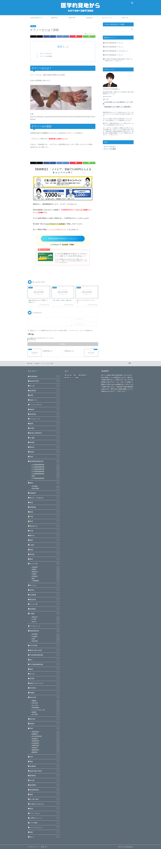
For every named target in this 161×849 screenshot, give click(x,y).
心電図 (44, 438)
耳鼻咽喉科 (45, 580)
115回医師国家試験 (45, 464)
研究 (44, 521)
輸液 (44, 512)
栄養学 (44, 678)
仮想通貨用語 (44, 790)
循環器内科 (54, 17)
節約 (44, 794)
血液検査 (44, 766)
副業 (44, 808)
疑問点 (44, 590)
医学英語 (45, 634)
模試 (45, 476)
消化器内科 (89, 17)
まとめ (44, 674)
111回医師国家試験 (45, 471)
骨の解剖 (45, 486)
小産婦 (44, 613)
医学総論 (45, 641)
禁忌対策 (44, 599)
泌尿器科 (45, 567)
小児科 (45, 619)
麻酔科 (44, 409)
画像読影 (44, 493)
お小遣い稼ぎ (44, 799)
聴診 (44, 761)
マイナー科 (44, 564)
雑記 (44, 832)
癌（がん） (44, 585)
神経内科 (45, 747)
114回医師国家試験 (45, 478)
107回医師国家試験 (44, 664)
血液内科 (45, 738)
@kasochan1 (107, 96)
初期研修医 (44, 376)
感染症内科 (72, 17)
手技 (44, 516)
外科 (44, 757)
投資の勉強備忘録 (110, 43)
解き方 (44, 535)
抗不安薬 (45, 714)
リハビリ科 (44, 604)
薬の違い (44, 719)
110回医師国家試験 (45, 473)
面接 (44, 549)
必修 (45, 638)
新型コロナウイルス (44, 683)
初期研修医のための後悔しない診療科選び (117, 107)
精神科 (45, 569)
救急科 (44, 452)
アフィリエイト (44, 813)
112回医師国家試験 (45, 469)
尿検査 (44, 442)
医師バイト (44, 400)
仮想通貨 (44, 785)
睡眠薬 (45, 700)
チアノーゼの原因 (46, 56)
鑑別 (44, 669)
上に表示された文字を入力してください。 (41, 338)
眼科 (45, 578)
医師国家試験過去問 (44, 461)
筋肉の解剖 (45, 488)
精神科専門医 (44, 381)
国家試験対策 (44, 631)
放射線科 (45, 576)
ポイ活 (44, 386)
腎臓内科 (45, 734)
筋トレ (44, 837)
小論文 (44, 545)
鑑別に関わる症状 (44, 650)
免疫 (44, 456)
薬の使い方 (44, 526)
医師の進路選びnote (36, 17)
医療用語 (44, 775)
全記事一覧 (124, 17)
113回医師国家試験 (45, 467)
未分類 (44, 780)
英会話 (44, 554)
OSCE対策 (44, 645)
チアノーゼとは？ (46, 53)
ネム (76, 375)
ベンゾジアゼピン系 (45, 710)
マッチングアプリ (44, 404)
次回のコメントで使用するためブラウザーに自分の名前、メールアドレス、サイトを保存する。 (62, 330)
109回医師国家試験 (44, 655)
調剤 (44, 540)
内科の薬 (45, 703)
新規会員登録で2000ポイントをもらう (62, 238)
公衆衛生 (45, 636)
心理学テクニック (44, 818)
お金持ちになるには (44, 804)
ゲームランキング (44, 827)
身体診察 (33, 26)
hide (65, 47)
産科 (44, 559)
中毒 (44, 531)
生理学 (44, 428)
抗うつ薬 (45, 705)
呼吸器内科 (45, 732)
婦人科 (45, 621)
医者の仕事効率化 (44, 433)
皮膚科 (45, 574)
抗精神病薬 (45, 707)
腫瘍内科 (45, 752)
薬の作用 (44, 697)
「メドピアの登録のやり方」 (57, 229)
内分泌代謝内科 (45, 736)
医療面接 (44, 507)
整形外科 (45, 571)
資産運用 (44, 390)
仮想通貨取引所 (83, 375)
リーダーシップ (44, 626)
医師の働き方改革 (44, 771)
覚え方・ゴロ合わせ (44, 498)
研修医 (44, 692)
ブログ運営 (44, 823)
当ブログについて (107, 17)
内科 (44, 728)
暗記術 (44, 447)
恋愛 (44, 395)
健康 (44, 423)
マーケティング (44, 419)
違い (44, 659)
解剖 (44, 483)
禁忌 (44, 502)
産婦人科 (45, 617)
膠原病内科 (45, 750)
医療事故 (44, 609)
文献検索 (44, 595)
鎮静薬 (45, 712)
